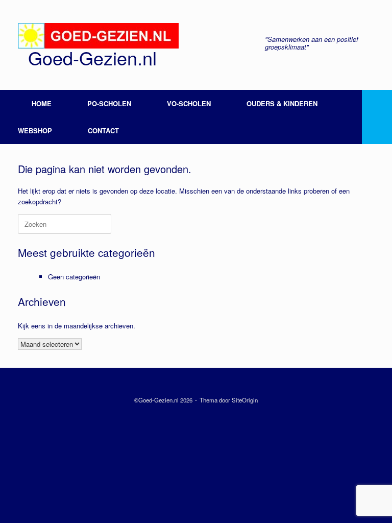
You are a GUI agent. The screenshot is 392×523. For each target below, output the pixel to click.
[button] (377, 117)
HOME (42, 103)
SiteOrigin (245, 400)
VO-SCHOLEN (189, 103)
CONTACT (103, 130)
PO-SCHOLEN (109, 103)
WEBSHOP (35, 130)
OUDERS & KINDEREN (282, 103)
